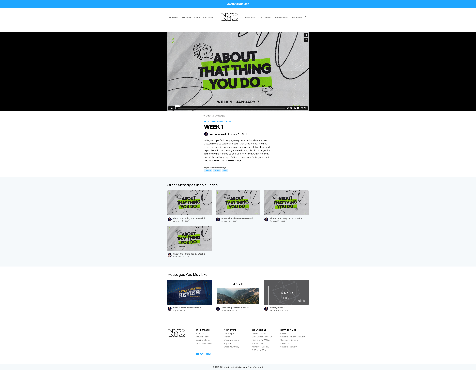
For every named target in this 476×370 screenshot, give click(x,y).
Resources (250, 17)
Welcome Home (231, 340)
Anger (225, 170)
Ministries (186, 17)
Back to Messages (214, 115)
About (268, 17)
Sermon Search (280, 17)
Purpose (208, 170)
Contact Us (296, 17)
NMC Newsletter (203, 340)
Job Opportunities (204, 343)
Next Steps (208, 17)
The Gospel (229, 333)
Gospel (217, 170)
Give (260, 17)
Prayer (227, 336)
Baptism (227, 343)
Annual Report (202, 336)
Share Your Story (231, 346)
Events (197, 17)
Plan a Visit (174, 17)
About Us (200, 333)
